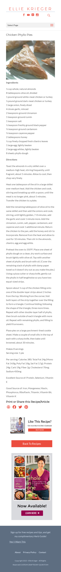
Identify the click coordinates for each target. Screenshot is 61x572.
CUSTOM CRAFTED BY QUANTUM (34, 565)
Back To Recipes (32, 443)
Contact (42, 552)
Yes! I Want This (17, 541)
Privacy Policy (29, 552)
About (18, 552)
